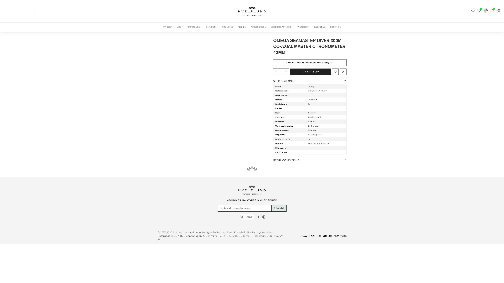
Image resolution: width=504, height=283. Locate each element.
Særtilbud (320, 27)
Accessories (257, 27)
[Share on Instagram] (263, 217)
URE (179, 27)
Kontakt (334, 27)
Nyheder (167, 27)
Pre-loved (227, 27)
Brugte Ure (193, 27)
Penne (241, 27)
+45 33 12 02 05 (233, 236)
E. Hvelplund (180, 232)
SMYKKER (211, 27)
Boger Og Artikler (281, 27)
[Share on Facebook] (259, 217)
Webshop (302, 27)
